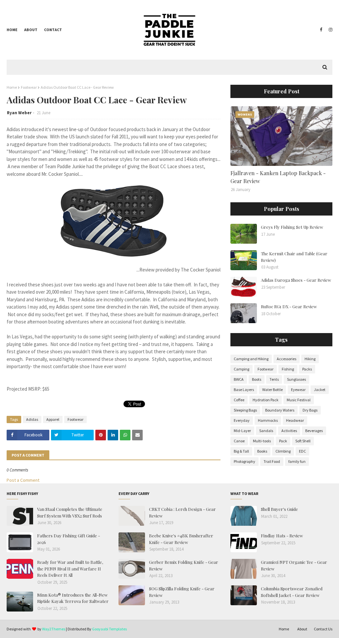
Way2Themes (53, 628)
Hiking (310, 358)
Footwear (29, 87)
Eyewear (298, 389)
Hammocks (268, 420)
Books (262, 451)
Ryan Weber (19, 113)
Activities (289, 430)
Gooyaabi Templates (109, 628)
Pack (283, 440)
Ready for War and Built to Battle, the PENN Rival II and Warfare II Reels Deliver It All (70, 568)
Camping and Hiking (251, 358)
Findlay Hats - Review (282, 535)
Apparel (52, 419)
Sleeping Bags (245, 410)
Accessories (286, 358)
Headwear (295, 420)
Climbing (283, 451)
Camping (241, 369)
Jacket (319, 389)
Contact (53, 29)
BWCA (239, 379)
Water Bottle (272, 389)
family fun (297, 461)
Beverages (314, 430)
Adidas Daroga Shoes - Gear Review (296, 280)
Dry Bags (310, 410)
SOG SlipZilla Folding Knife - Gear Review (182, 592)
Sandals (266, 430)
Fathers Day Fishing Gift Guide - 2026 (68, 539)
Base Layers (244, 389)
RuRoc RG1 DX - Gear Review (289, 306)
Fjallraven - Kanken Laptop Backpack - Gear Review (278, 177)
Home (12, 29)
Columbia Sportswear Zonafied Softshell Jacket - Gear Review (291, 592)
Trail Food (272, 461)
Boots (256, 379)
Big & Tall (241, 451)
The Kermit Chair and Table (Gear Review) (294, 257)
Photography (244, 461)
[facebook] (321, 29)
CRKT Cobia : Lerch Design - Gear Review (182, 512)
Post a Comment (23, 480)
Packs (307, 369)
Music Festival (299, 399)
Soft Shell (303, 440)
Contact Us (323, 628)
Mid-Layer (242, 430)
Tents (274, 379)
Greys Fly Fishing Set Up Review (292, 227)
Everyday (242, 420)
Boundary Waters (279, 410)
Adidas (32, 419)
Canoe (239, 440)
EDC (302, 451)
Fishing (288, 369)
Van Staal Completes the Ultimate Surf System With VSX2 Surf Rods (69, 512)
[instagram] (329, 29)
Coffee (239, 399)
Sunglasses (296, 379)
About (30, 29)
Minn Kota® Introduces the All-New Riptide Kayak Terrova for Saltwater (73, 598)
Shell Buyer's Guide (279, 509)
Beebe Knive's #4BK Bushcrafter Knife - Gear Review (181, 539)
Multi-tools (262, 440)
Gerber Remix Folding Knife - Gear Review (183, 565)
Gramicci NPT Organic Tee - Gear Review (294, 565)
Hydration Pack (265, 399)
